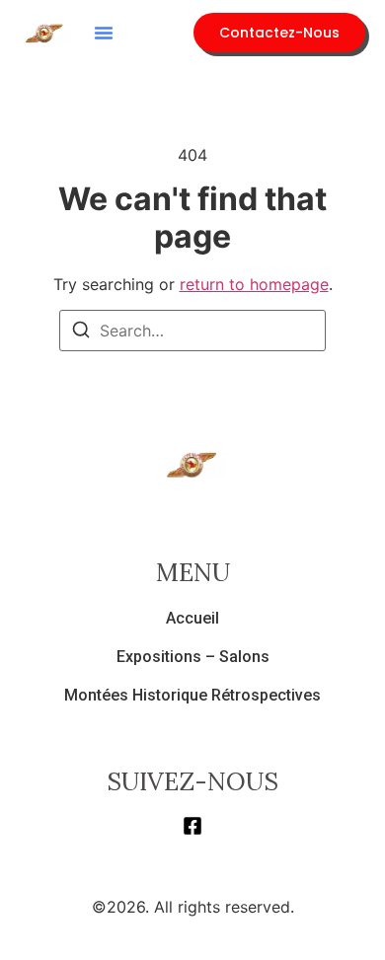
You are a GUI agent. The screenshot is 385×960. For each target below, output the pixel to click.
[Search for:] (192, 330)
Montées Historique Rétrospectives (192, 695)
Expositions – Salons (193, 656)
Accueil (192, 618)
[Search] (81, 332)
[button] (103, 32)
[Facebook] (192, 826)
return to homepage (254, 284)
